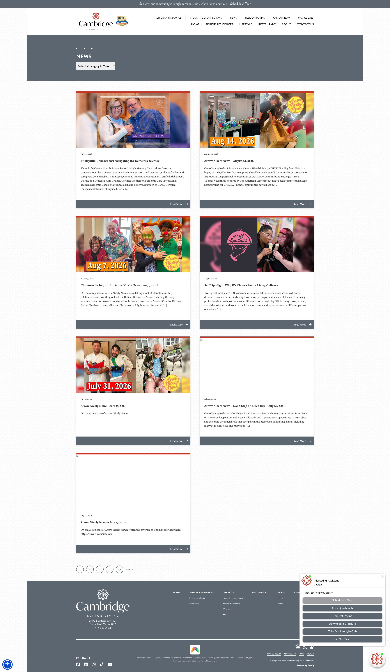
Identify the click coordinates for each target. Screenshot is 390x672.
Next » (129, 569)
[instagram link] (94, 664)
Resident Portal (254, 17)
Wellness (226, 609)
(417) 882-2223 (305, 17)
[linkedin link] (86, 664)
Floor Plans (194, 603)
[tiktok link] (101, 664)
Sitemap (310, 654)
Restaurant (267, 24)
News (233, 17)
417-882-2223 (103, 628)
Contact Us (305, 24)
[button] (7, 664)
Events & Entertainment (233, 598)
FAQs (301, 654)
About (286, 24)
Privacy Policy (274, 654)
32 (119, 569)
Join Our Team (281, 17)
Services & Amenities (231, 603)
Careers (280, 603)
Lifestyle (245, 24)
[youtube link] (110, 664)
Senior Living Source (168, 17)
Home (195, 24)
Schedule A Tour (240, 3)
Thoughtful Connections (206, 17)
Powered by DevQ (305, 665)
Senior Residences (219, 24)
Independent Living (197, 598)
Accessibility (290, 654)
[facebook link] (78, 664)
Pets (224, 614)
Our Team (281, 598)
